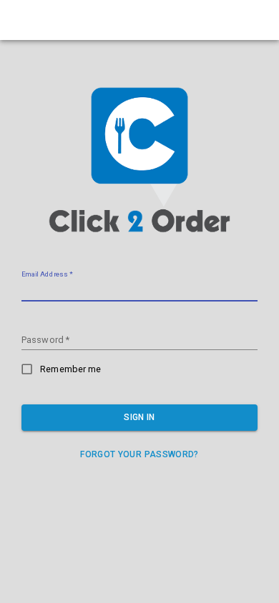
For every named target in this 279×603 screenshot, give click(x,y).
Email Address (46, 275)
